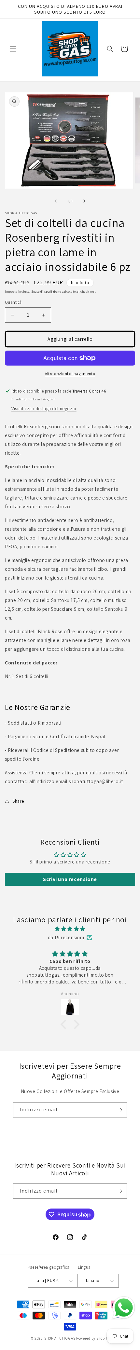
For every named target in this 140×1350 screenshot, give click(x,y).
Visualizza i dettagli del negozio (44, 408)
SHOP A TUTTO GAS (59, 1338)
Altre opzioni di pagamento (70, 373)
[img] (70, 928)
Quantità (13, 302)
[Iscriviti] (119, 1109)
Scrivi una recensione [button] (70, 879)
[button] (13, 49)
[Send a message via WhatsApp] (124, 1308)
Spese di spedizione (46, 291)
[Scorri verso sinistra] (56, 201)
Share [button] (18, 801)
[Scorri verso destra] (84, 201)
